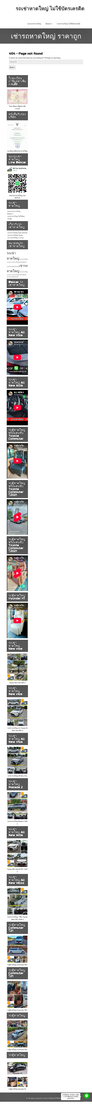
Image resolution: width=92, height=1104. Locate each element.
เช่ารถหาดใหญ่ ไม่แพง (12, 276)
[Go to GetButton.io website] (86, 1101)
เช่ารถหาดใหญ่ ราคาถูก (15, 238)
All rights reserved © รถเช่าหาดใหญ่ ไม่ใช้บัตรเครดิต (46, 1098)
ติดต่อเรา (49, 24)
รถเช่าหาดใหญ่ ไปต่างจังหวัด (17, 233)
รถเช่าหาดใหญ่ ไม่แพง (15, 235)
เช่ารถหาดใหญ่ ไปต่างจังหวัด (18, 274)
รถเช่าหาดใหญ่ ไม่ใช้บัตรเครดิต (68, 24)
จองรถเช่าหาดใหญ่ (34, 24)
